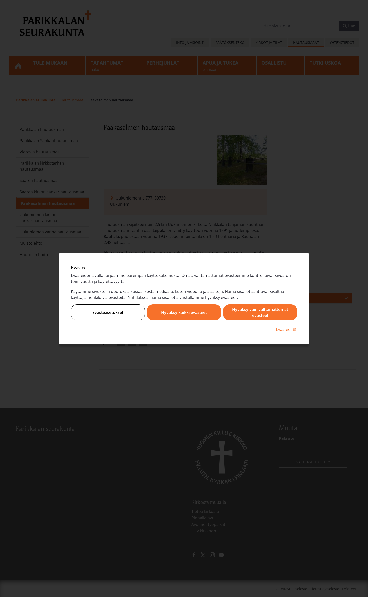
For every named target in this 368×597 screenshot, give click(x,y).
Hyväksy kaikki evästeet (184, 312)
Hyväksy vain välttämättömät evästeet (260, 312)
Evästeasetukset (107, 312)
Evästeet (286, 329)
